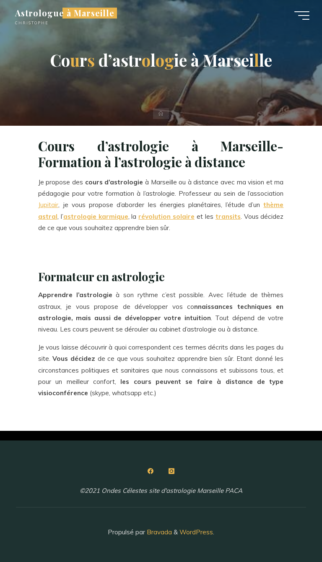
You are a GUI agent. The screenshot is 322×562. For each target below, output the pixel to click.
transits (228, 216)
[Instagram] (171, 471)
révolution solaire (167, 216)
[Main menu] (301, 15)
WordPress (196, 532)
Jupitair (48, 205)
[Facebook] (150, 471)
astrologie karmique (95, 216)
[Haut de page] (289, 529)
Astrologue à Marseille (64, 13)
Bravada (158, 532)
